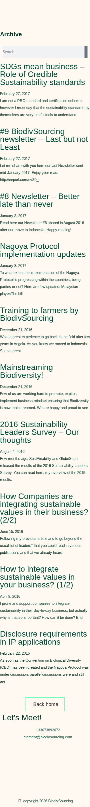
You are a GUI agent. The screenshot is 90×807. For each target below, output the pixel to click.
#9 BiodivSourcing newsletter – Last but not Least (44, 139)
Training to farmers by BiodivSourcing (39, 314)
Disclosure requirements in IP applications (43, 637)
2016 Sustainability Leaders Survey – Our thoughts (39, 432)
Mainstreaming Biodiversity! (26, 371)
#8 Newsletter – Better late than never (40, 200)
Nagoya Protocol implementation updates (43, 250)
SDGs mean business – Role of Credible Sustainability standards (42, 74)
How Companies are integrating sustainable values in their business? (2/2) (44, 508)
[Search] (86, 52)
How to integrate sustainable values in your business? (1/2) (37, 576)
